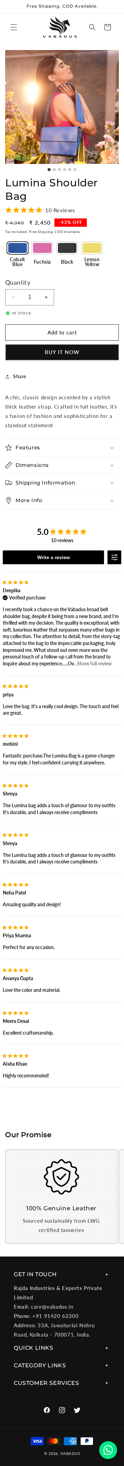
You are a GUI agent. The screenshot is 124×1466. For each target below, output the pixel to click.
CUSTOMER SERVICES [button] (46, 1383)
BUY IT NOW (62, 352)
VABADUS (70, 1453)
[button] (13, 27)
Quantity (17, 282)
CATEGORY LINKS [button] (40, 1365)
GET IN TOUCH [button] (35, 1274)
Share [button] (19, 376)
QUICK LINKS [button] (33, 1348)
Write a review (53, 557)
